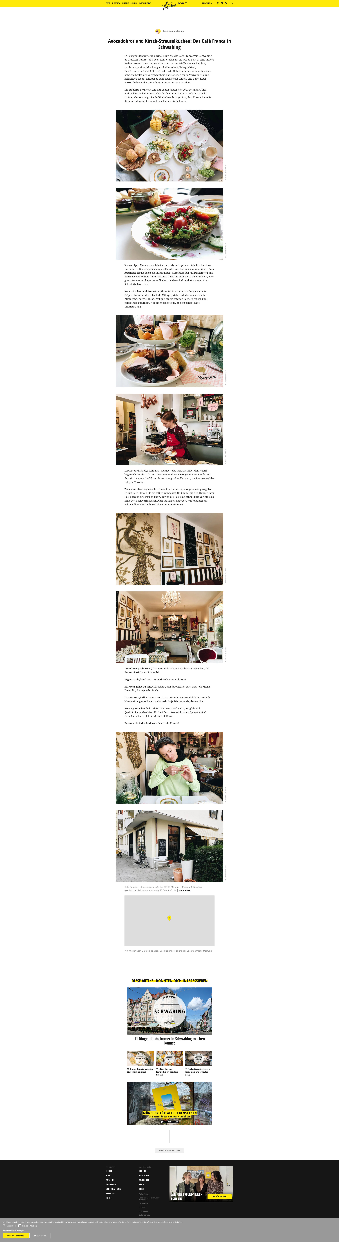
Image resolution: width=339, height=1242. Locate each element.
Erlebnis (110, 1193)
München (144, 1180)
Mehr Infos (184, 890)
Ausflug (110, 1180)
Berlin (142, 1171)
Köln (141, 1184)
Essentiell (11, 1226)
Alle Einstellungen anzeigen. (13, 1231)
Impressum (143, 1211)
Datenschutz (144, 1215)
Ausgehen (111, 1184)
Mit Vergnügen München (169, 5)
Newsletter (144, 1203)
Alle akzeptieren (15, 1235)
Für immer (221, 1196)
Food (108, 1175)
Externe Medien (29, 1226)
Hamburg (144, 1175)
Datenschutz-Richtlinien (173, 1222)
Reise (141, 1189)
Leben (109, 1171)
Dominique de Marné (173, 31)
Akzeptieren (40, 1235)
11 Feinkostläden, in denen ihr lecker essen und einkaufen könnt (197, 1072)
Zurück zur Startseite (169, 1150)
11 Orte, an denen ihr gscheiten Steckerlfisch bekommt (140, 1070)
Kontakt (142, 1207)
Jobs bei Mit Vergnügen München (149, 1199)
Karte (109, 1198)
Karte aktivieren (169, 919)
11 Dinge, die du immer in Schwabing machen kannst (169, 1041)
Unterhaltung (113, 1189)
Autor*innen (144, 1194)
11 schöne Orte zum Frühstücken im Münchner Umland (167, 1072)
